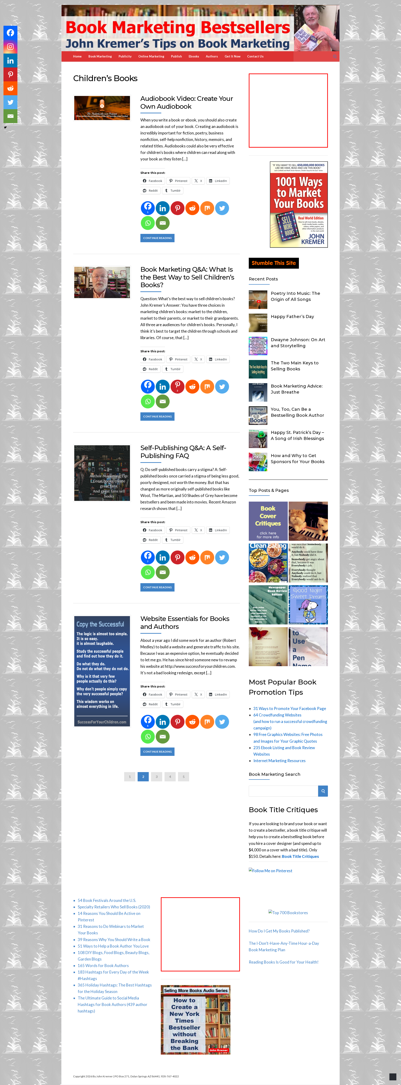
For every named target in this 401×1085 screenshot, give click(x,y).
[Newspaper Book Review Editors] (268, 605)
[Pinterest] (177, 208)
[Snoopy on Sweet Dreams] (308, 605)
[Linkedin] (163, 208)
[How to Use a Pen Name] (308, 647)
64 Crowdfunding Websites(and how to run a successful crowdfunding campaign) (290, 721)
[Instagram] (10, 47)
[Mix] (207, 208)
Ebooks (194, 56)
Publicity (125, 56)
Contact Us (255, 56)
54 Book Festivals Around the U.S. (107, 900)
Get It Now (232, 56)
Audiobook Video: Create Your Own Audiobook (186, 102)
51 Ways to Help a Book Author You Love (113, 946)
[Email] (163, 223)
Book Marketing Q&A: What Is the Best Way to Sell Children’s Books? (187, 277)
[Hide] (5, 127)
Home (77, 56)
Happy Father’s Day (292, 316)
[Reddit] (192, 208)
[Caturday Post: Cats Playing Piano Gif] (308, 522)
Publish (176, 56)
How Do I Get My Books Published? (279, 931)
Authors (212, 56)
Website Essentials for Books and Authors (184, 622)
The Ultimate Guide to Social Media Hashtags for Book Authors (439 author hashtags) (112, 1004)
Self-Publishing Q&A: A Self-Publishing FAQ (183, 452)
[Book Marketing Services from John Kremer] (268, 522)
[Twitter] (222, 208)
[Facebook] (10, 33)
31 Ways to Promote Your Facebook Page (289, 708)
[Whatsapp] (148, 223)
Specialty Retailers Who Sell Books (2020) (114, 906)
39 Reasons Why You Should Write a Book (114, 939)
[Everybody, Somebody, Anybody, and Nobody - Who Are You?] (308, 564)
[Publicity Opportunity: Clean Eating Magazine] (268, 564)
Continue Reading (157, 238)
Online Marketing (151, 56)
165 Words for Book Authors (103, 965)
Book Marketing (100, 56)
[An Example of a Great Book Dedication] (268, 647)
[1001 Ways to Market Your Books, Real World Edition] (299, 246)
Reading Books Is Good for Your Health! (284, 962)
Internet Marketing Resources (279, 760)
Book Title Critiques (300, 856)
